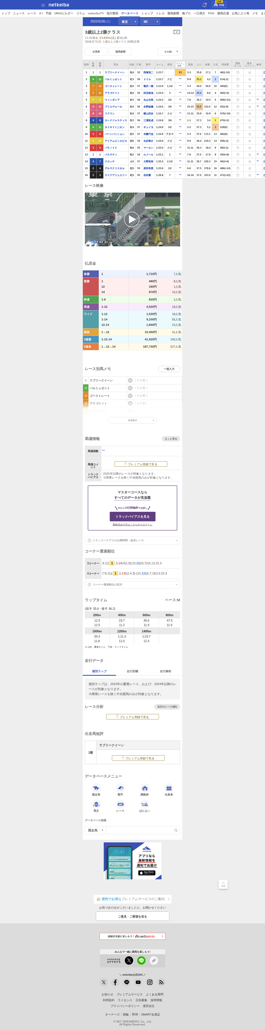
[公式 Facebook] (115, 982)
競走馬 (96, 794)
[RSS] (161, 982)
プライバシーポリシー (125, 1006)
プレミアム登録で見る (142, 464)
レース (32, 13)
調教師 (145, 794)
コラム (80, 13)
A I (41, 13)
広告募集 (141, 1000)
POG (211, 13)
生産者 (169, 794)
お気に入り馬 (240, 13)
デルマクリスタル (115, 168)
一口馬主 (199, 13)
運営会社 (148, 1006)
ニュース (19, 13)
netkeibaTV (96, 13)
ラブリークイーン (115, 72)
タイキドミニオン (115, 127)
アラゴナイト (112, 93)
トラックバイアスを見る (133, 516)
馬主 (96, 810)
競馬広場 (223, 13)
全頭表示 (132, 420)
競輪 (221, 4)
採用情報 (156, 1000)
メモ (255, 13)
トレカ (160, 13)
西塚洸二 (148, 72)
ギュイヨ (148, 127)
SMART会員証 (150, 1014)
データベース (130, 13)
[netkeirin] (132, 936)
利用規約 (108, 1000)
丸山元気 (148, 99)
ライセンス (125, 1000)
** (180, 79)
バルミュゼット (113, 79)
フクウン (110, 113)
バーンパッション (115, 134)
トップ (5, 13)
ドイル (147, 79)
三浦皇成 (148, 120)
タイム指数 (179, 64)
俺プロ (186, 13)
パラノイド (111, 147)
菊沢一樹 (148, 86)
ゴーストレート (113, 86)
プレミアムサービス (130, 994)
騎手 (120, 794)
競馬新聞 (173, 13)
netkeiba (59, 5)
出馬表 (96, 51)
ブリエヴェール (113, 106)
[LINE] (127, 982)
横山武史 (148, 113)
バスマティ (111, 154)
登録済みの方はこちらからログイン (132, 524)
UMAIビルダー (63, 13)
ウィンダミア (112, 99)
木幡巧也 (148, 134)
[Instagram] (150, 982)
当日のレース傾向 (167, 706)
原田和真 (148, 168)
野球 (135, 1014)
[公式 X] (104, 982)
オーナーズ (112, 1014)
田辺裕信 (148, 93)
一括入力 (169, 368)
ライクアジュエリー (116, 175)
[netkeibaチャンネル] (138, 982)
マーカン (148, 147)
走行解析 (165, 671)
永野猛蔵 (148, 106)
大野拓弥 (148, 161)
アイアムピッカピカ (116, 140)
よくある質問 (154, 994)
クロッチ (110, 161)
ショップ (147, 13)
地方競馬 (112, 13)
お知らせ (107, 994)
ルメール (148, 154)
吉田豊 (147, 175)
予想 (48, 13)
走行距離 (132, 671)
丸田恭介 (148, 140)
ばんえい (144, 810)
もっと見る (171, 438)
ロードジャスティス (116, 120)
